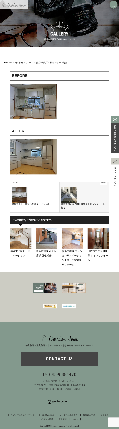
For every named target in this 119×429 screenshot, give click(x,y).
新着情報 (63, 419)
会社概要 (104, 415)
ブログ (75, 419)
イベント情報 (47, 419)
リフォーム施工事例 (68, 415)
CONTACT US (59, 358)
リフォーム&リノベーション (23, 415)
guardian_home (59, 401)
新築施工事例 (89, 415)
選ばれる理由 (48, 415)
